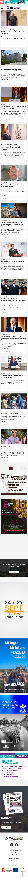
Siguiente (24, 468)
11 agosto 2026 (6, 45)
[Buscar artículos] (26, 8)
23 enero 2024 (6, 274)
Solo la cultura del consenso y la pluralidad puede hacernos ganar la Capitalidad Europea (12, 224)
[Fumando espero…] (14, 436)
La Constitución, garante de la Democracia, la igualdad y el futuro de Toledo (13, 338)
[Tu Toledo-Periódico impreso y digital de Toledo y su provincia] (13, 7)
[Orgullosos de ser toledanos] (14, 401)
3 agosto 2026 (6, 82)
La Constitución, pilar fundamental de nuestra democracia (13, 107)
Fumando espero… (7, 449)
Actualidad (3, 27)
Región (11, 141)
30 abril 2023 (5, 460)
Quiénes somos (14, 850)
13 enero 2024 (6, 312)
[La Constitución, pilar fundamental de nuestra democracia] (14, 94)
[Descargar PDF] (14, 572)
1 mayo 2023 (5, 424)
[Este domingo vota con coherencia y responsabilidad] (14, 363)
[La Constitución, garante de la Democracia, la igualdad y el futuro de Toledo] (14, 324)
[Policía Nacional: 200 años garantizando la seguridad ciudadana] (14, 287)
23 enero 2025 (6, 198)
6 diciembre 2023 (6, 351)
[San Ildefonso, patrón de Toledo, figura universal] (14, 249)
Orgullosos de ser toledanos (10, 413)
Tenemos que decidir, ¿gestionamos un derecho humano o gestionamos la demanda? (13, 31)
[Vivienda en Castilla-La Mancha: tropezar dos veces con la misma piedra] (14, 57)
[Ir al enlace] (11, 844)
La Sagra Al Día (14, 854)
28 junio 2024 (6, 237)
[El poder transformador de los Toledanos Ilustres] (14, 173)
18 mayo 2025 (6, 160)
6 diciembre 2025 (6, 119)
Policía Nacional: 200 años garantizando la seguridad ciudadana (13, 300)
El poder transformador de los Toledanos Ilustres (11, 185)
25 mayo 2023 (6, 389)
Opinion (8, 27)
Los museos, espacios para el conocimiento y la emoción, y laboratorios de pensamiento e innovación (11, 146)
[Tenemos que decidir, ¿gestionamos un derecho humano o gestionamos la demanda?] (14, 18)
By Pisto (14, 865)
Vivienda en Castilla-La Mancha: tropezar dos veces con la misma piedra (14, 70)
